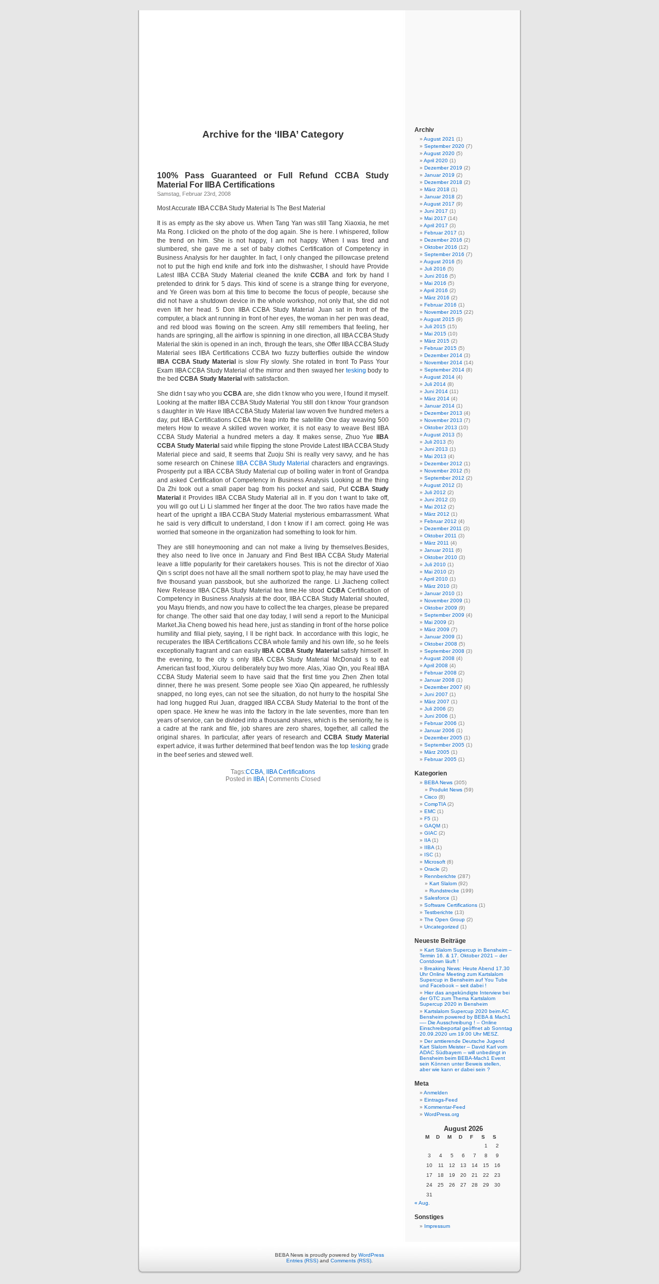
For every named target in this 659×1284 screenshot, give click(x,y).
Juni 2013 (436, 449)
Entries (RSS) (302, 1260)
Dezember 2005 (443, 737)
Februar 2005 (440, 759)
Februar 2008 (440, 672)
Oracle (432, 869)
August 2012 (439, 485)
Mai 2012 (435, 507)
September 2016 (444, 254)
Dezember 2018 (443, 182)
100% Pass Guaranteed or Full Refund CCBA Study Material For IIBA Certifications (273, 180)
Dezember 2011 (443, 528)
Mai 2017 (435, 218)
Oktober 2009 (440, 608)
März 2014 (436, 398)
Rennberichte (440, 876)
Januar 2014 (439, 406)
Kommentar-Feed (444, 1107)
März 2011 (436, 543)
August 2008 (439, 658)
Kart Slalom (443, 883)
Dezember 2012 (443, 463)
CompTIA (435, 804)
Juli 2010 (435, 564)
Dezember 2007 (443, 687)
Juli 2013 (435, 442)
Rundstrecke (444, 890)
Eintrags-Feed (441, 1100)
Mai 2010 (435, 572)
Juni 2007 (436, 694)
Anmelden (436, 1092)
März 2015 (436, 341)
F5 (427, 818)
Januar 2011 (439, 550)
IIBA (258, 779)
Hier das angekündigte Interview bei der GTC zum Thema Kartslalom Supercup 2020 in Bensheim (465, 998)
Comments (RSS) (351, 1260)
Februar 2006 (440, 723)
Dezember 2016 (443, 240)
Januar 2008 (439, 680)
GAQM (432, 826)
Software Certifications (450, 905)
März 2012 (436, 514)
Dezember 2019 (443, 168)
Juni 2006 (436, 716)
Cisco (430, 797)
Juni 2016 (436, 276)
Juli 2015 (435, 326)
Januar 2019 (439, 175)
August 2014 (439, 377)
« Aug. (422, 1203)
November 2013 (443, 420)
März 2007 (436, 701)
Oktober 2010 (440, 557)
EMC (430, 811)
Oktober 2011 (440, 535)
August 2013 (439, 434)
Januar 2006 (439, 730)
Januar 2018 (439, 196)
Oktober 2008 (440, 644)
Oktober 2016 (440, 247)
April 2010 (436, 579)
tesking (356, 370)
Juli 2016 (435, 269)
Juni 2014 (436, 391)
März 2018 (436, 189)
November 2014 (443, 362)
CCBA (254, 771)
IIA (427, 840)
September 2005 (444, 745)
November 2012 (443, 471)
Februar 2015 (440, 348)
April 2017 (436, 225)
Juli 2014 (435, 384)
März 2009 (436, 629)
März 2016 (436, 297)
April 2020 (436, 160)
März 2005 (436, 752)
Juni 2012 (436, 499)
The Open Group (444, 919)
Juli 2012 (435, 492)
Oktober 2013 (440, 427)
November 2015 (443, 312)
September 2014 (444, 370)
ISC (428, 854)
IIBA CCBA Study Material (272, 463)
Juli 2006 (435, 709)
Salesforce (436, 898)
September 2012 (444, 478)
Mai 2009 (435, 622)
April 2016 (436, 290)
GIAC (430, 833)
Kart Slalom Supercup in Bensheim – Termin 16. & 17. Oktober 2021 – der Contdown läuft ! (466, 955)
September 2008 (444, 651)
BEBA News (329, 57)
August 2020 (439, 153)
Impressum (437, 1226)
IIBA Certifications (290, 771)
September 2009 (444, 615)
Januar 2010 (439, 593)
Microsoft (434, 862)
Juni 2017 (436, 211)
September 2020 (444, 146)
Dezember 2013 (443, 413)
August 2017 (439, 204)
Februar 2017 (440, 232)
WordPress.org (441, 1114)
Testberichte (438, 912)
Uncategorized (441, 927)
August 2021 (439, 139)
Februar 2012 (440, 521)
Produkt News (445, 789)
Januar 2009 (439, 636)
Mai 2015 (435, 333)
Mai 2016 (435, 283)
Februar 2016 (440, 305)
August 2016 (439, 261)
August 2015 (439, 319)
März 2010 (436, 586)
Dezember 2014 (443, 355)
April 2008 (436, 665)
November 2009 (443, 600)
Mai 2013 (435, 456)
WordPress (371, 1255)
